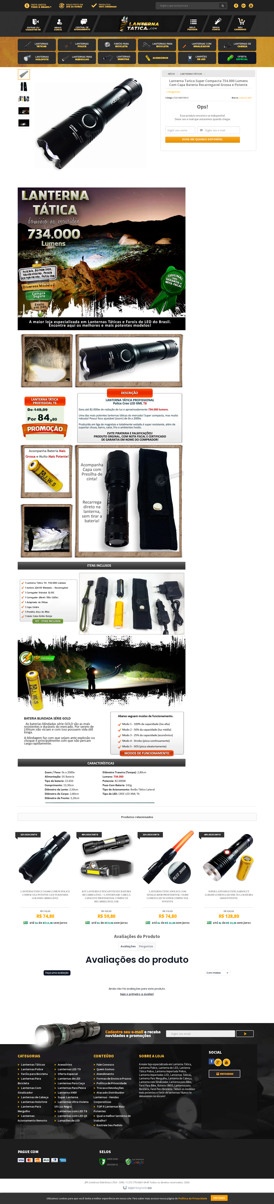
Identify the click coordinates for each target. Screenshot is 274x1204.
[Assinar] (162, 614)
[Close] (172, 580)
